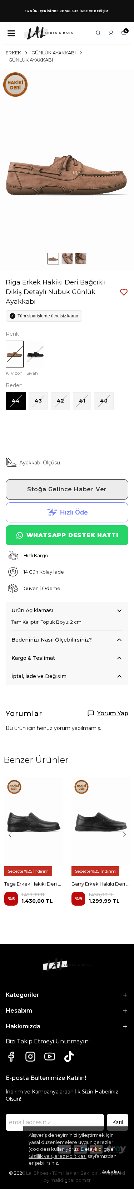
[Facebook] (11, 1056)
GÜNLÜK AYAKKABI (53, 52)
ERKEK (13, 52)
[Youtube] (49, 1056)
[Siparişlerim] (111, 33)
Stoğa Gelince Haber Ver (67, 489)
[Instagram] (30, 1056)
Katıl (117, 1122)
